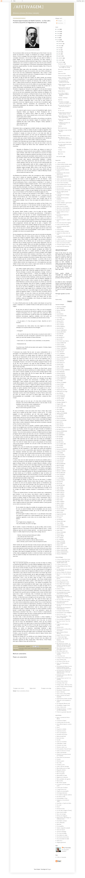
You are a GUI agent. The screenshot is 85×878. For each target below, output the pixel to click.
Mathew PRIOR (60, 467)
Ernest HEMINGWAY (61, 377)
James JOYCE (60, 422)
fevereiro (60, 43)
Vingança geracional (61, 842)
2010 (58, 35)
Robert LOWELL (60, 503)
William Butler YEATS (62, 546)
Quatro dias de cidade (62, 812)
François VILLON (60, 388)
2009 (58, 33)
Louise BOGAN (60, 460)
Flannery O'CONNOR (61, 382)
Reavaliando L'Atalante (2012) (63, 690)
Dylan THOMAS (60, 366)
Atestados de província (62, 734)
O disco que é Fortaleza (62, 787)
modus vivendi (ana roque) (63, 224)
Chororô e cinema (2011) (62, 580)
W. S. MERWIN (60, 539)
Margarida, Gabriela (61, 770)
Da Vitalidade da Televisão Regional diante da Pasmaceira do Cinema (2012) (64, 597)
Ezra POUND (60, 380)
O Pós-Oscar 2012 (61, 656)
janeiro (60, 41)
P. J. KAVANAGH (60, 478)
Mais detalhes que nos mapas (63, 768)
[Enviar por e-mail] (33, 646)
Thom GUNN (60, 523)
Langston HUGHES (61, 451)
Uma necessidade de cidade (63, 838)
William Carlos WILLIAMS (63, 548)
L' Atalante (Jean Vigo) (62, 637)
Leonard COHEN (60, 454)
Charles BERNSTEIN (61, 342)
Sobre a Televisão (61, 692)
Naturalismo (15, 649)
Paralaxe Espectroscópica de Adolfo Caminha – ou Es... (64, 113)
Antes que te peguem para (64, 69)
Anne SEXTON (60, 328)
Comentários (60, 23)
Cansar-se (60, 71)
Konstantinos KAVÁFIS (62, 449)
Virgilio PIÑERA (60, 535)
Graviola (58, 759)
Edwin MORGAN (60, 371)
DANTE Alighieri (60, 355)
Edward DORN (60, 368)
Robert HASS (60, 499)
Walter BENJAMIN (61, 543)
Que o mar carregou (61, 814)
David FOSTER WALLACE (62, 357)
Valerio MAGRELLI (61, 528)
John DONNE (60, 436)
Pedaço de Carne (62, 147)
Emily (59, 133)
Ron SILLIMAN (60, 505)
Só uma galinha (60, 826)
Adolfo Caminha (27, 648)
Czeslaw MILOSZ (61, 350)
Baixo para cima (61, 151)
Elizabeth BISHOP (61, 373)
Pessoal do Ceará (60, 808)
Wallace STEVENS (61, 541)
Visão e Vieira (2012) (61, 707)
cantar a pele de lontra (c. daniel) (64, 180)
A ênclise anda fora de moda (63, 722)
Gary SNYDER (60, 393)
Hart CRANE (59, 407)
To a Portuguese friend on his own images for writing (65, 66)
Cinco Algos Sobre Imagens (63, 583)
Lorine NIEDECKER (61, 456)
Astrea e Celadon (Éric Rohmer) (64, 572)
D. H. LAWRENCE (61, 353)
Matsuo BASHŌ (60, 469)
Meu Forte (60, 154)
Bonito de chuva (60, 738)
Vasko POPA (59, 530)
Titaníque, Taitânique (62, 97)
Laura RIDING (60, 452)
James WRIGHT (60, 425)
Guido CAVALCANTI (61, 406)
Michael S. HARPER (61, 471)
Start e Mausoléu (60, 822)
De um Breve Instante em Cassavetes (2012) (62, 602)
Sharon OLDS (60, 512)
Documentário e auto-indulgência (64, 612)
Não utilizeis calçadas (61, 782)
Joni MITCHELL (60, 442)
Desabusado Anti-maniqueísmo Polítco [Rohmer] (64, 608)
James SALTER (60, 424)
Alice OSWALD (60, 323)
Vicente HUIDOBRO (61, 532)
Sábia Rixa (59, 824)
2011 (58, 37)
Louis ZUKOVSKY (61, 458)
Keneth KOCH (60, 447)
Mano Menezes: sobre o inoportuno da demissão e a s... (65, 139)
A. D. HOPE (59, 317)
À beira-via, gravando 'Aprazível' (64, 712)
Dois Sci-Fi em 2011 (61, 614)
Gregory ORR (60, 404)
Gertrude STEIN (60, 400)
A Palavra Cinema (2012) (62, 564)
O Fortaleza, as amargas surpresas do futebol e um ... (65, 102)
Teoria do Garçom (61, 829)
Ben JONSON (60, 335)
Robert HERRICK (60, 501)
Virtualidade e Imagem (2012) (63, 705)
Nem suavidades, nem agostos (63, 779)
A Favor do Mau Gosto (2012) (63, 559)
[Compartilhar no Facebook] (37, 646)
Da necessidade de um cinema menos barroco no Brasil (63, 593)
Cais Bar (58, 740)
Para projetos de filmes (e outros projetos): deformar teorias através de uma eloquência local (64, 667)
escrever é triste (60, 201)
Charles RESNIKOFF (61, 346)
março (59, 45)
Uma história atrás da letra (63, 837)
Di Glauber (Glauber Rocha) (63, 610)
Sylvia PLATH (60, 516)
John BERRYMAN (60, 434)
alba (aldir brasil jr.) (61, 168)
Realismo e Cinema (61, 688)
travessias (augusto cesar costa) (64, 244)
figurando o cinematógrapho (63, 208)
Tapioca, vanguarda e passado (63, 828)
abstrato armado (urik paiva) (63, 166)
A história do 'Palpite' (61, 720)
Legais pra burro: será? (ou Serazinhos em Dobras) (64, 88)
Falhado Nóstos (61, 91)
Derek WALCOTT (61, 362)
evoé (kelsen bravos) (61, 204)
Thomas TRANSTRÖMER (62, 526)
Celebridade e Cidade (61, 743)
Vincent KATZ (60, 534)
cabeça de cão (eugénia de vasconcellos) (62, 176)
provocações (21, 649)
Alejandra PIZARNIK (61, 306)
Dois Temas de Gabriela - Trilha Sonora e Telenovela (64, 617)
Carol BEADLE (60, 314)
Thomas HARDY (60, 525)
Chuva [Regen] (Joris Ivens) (63, 582)
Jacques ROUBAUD (61, 418)
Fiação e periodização (61, 752)
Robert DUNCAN (60, 496)
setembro (60, 58)
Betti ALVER (59, 339)
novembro (60, 62)
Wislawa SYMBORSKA (62, 553)
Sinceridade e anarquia (62, 820)
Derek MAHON (60, 360)
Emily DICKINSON (61, 375)
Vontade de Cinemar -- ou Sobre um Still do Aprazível (64, 709)
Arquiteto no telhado (61, 729)
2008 (58, 31)
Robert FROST (60, 498)
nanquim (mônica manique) (63, 231)
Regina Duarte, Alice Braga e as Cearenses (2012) (64, 818)
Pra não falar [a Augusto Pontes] (64, 810)
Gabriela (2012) (60, 627)
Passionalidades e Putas (62, 798)
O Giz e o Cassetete (61, 857)
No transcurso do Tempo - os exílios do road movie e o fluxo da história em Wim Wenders (64, 645)
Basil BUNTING (60, 333)
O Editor (60, 149)
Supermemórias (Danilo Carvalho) (64, 698)
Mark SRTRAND (60, 465)
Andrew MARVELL (61, 326)
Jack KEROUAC (60, 416)
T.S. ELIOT (59, 517)
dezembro (60, 156)
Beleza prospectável (61, 736)
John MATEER (60, 438)
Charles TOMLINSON (61, 348)
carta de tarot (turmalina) (62, 182)
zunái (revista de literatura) (63, 246)
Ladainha (60, 126)
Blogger (49, 869)
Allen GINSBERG (60, 308)
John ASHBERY (60, 433)
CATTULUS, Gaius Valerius (63, 341)
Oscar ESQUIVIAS (61, 474)
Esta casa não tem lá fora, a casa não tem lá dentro (64, 106)
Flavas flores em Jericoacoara (63, 757)
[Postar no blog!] (34, 646)
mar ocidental (60, 217)
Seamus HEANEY (60, 510)
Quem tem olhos (62, 73)
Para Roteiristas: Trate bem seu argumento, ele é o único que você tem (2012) (64, 672)
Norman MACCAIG (61, 472)
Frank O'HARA (60, 386)
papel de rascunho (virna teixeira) (64, 241)
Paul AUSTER (60, 481)
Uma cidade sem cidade (62, 835)
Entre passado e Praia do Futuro (64, 749)
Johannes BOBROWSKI (62, 431)
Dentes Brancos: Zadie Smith (64, 142)
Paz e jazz (59, 805)
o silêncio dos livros (61, 239)
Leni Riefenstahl (60, 641)
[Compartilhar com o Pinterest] (38, 646)
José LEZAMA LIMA (61, 443)
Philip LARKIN (60, 489)
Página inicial (32, 688)
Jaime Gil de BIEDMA (61, 420)
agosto (60, 56)
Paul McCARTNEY (61, 485)
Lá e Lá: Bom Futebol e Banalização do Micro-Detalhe (63, 94)
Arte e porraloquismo (61, 732)
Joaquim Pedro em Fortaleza (63, 635)
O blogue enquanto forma (64, 135)
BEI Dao (58, 312)
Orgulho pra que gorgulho (63, 791)
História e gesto (60, 761)
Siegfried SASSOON (61, 514)
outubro (60, 60)
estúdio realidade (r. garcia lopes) (64, 202)
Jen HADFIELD (60, 429)
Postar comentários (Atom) (23, 691)
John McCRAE (60, 440)
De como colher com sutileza (63, 599)
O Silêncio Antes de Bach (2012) (64, 657)
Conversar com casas (61, 745)
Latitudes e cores (61, 764)
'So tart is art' (61, 110)
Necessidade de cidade (62, 775)
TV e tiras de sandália (61, 833)
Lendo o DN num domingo (63, 766)
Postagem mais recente (18, 688)
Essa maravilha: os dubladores (63, 619)
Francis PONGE (60, 384)
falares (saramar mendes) (62, 206)
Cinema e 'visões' (60, 588)
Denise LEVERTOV (61, 359)
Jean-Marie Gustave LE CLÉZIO (64, 427)
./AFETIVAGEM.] (28, 6)
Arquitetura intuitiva (61, 730)
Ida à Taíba (59, 762)
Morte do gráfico (61, 773)
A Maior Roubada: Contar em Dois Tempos (64, 85)
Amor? (58, 727)
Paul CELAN (59, 483)
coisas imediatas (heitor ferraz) (64, 184)
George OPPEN (60, 398)
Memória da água (61, 771)
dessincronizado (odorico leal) (63, 189)
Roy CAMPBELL (60, 507)
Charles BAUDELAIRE (61, 315)
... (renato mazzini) (61, 162)
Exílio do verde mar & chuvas (63, 750)
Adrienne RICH (60, 321)
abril (59, 47)
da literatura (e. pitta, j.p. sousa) (64, 186)
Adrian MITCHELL (61, 319)
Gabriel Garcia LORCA (62, 389)
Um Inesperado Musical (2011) (63, 703)
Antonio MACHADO (61, 332)
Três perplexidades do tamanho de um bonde (63, 81)
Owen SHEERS (60, 476)
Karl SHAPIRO (60, 445)
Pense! (58, 806)
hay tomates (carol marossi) (63, 210)
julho (59, 54)
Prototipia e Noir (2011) (62, 683)
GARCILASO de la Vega (62, 391)
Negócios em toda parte (62, 777)
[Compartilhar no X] (35, 646)
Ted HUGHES (60, 519)
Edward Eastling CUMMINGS (63, 369)
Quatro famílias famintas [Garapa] (64, 686)
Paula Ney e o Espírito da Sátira (64, 803)
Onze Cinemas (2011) (61, 659)
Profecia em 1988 (62, 64)
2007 (58, 29)
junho (59, 51)
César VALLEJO (60, 351)
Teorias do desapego (61, 831)
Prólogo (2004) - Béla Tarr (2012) (64, 684)
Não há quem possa (62, 128)
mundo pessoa (60, 229)
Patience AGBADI (61, 480)
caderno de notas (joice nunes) (64, 179)
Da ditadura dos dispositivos (63, 590)
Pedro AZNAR (60, 487)
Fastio (59, 108)
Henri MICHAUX (60, 409)
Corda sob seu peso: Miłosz (64, 75)
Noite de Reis (60, 780)
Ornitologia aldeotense (62, 793)
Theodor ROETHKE (61, 521)
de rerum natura (60, 188)
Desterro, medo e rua (62, 747)
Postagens (59, 20)
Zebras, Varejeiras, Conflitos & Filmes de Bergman (64, 78)
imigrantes (38, 648)
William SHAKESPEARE (62, 550)
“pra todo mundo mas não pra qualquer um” (65, 145)
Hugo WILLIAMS (60, 411)
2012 (58, 39)
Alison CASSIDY (60, 324)
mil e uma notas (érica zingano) (64, 222)
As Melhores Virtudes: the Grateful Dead (64, 123)
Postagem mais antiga (46, 688)
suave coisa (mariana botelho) (63, 242)
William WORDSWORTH (62, 552)
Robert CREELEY (60, 492)
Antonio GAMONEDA (62, 330)
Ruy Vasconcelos (67, 847)
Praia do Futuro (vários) (62, 681)
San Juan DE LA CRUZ (62, 508)
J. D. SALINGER (60, 415)
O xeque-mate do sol (61, 789)
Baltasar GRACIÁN (61, 310)
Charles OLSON (60, 344)
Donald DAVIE (60, 364)
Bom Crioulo (33, 648)
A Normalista (21, 648)
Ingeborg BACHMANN (62, 413)
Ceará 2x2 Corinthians (62, 741)
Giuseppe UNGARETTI (62, 402)
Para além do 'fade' (61, 796)
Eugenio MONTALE (61, 378)
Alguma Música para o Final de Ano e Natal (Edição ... (65, 116)
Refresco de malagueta (62, 815)
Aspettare (60, 99)
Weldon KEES (60, 544)
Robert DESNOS (60, 494)
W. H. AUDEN (60, 537)
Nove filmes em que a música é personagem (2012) (64, 648)
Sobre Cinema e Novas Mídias (63, 693)
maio (59, 49)
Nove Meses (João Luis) (62, 651)
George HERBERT (61, 397)
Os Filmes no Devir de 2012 (63, 661)
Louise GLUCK (60, 461)
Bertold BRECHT (60, 337)
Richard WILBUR (60, 490)
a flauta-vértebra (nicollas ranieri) (64, 164)
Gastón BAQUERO (61, 395)
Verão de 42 (59, 840)
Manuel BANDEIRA (61, 463)
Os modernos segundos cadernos (64, 794)
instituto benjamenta (45, 648)
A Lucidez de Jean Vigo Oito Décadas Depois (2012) (63, 562)
